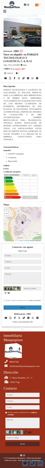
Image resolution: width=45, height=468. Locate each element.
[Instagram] (28, 5)
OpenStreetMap (29, 240)
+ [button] (6, 209)
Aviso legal (21, 460)
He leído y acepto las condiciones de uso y (23, 300)
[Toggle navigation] (5, 11)
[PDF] (10, 78)
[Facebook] (25, 5)
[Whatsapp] (33, 78)
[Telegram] (37, 78)
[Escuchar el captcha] (9, 293)
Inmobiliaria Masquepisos (17, 458)
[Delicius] (23, 78)
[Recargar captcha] (5, 293)
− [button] (6, 213)
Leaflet (21, 240)
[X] (19, 78)
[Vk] (28, 78)
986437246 (22, 251)
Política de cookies (11, 460)
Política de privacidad (34, 458)
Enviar (22, 307)
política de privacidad (35, 300)
